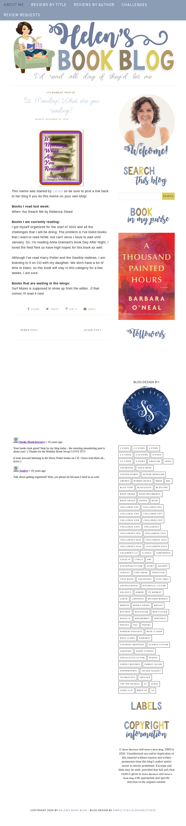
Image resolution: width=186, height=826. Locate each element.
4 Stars (157, 455)
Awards (125, 481)
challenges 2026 (156, 546)
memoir (124, 605)
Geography (145, 579)
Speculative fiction (132, 658)
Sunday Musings (130, 664)
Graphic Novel (129, 586)
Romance (144, 638)
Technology (127, 677)
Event (150, 566)
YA (152, 690)
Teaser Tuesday (151, 671)
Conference (163, 553)
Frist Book (127, 579)
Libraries (138, 599)
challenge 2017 (152, 514)
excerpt (163, 566)
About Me (14, 5)
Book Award (127, 494)
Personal (160, 618)
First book (141, 573)
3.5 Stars (126, 455)
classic (147, 553)
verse (154, 684)
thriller (145, 677)
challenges (151, 527)
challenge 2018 (129, 520)
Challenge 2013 (129, 514)
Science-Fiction (158, 645)
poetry (146, 625)
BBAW (159, 481)
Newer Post (29, 330)
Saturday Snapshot (132, 645)
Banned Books (142, 481)
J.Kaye (58, 191)
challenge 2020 (130, 527)
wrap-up (142, 690)
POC (135, 625)
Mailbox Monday (158, 599)
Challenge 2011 (129, 507)
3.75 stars (142, 455)
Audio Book (145, 468)
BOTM (155, 501)
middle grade (141, 605)
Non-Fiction (160, 612)
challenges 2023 (130, 540)
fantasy (125, 573)
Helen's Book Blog (73, 810)
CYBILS (139, 559)
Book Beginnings (150, 494)
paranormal (142, 618)
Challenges (134, 5)
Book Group (127, 501)
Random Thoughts (131, 632)
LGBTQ (124, 599)
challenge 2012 (152, 507)
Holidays (126, 592)
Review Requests (22, 15)
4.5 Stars (126, 461)
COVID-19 (125, 559)
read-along (127, 638)
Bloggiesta (144, 487)
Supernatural (129, 671)
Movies (158, 605)
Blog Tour (126, 487)
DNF (149, 559)
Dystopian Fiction (131, 566)
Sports (153, 658)
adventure (126, 468)
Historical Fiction (154, 586)
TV (145, 684)
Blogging (162, 487)
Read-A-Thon (154, 632)
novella (125, 618)
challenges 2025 (130, 546)
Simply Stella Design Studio (134, 810)
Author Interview (153, 474)
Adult (168, 461)
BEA (168, 481)
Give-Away (162, 579)
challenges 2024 (156, 540)
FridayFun (158, 573)
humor (140, 592)
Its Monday (55, 92)
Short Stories (145, 651)
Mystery (125, 612)
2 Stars (124, 448)
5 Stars (140, 461)
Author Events (129, 474)
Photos (69, 92)
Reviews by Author (94, 5)
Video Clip (126, 690)
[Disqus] (61, 386)
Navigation (141, 612)
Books (143, 501)
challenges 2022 (155, 533)
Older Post (92, 330)
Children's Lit (129, 553)
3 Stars (153, 448)
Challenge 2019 (153, 520)
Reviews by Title (48, 5)
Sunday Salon (153, 664)
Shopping (126, 651)
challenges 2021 (130, 533)
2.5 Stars (139, 448)
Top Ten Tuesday (130, 684)
